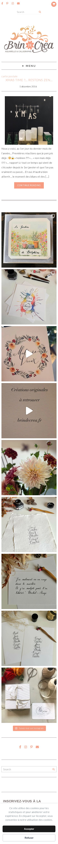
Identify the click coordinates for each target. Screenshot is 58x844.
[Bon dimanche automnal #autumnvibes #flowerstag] (29, 467)
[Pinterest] (7, 3)
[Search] (40, 12)
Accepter (29, 829)
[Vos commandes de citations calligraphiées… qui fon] (29, 581)
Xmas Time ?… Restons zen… (29, 80)
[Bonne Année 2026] (29, 353)
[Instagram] (13, 3)
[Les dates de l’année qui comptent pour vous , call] (29, 524)
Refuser (29, 837)
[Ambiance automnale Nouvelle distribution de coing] (29, 410)
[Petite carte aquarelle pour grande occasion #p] (29, 240)
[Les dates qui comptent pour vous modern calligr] (29, 638)
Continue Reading (29, 185)
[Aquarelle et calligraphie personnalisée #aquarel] (29, 297)
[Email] (18, 3)
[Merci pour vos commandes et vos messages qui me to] (29, 695)
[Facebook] (2, 3)
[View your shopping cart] (53, 4)
